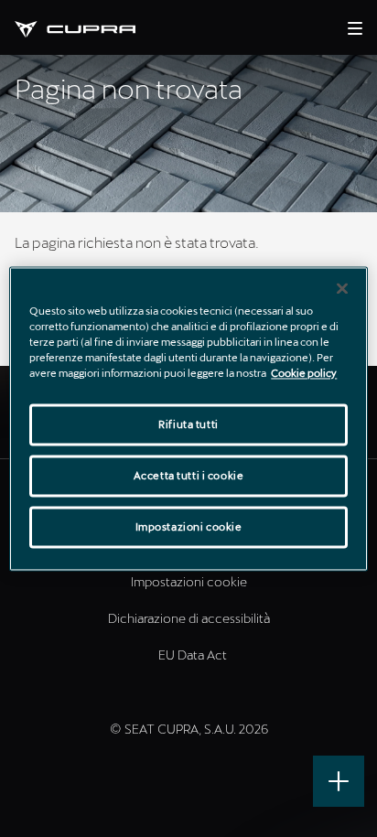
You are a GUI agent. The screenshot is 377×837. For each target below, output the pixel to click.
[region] (188, 418)
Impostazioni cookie (188, 526)
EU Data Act (192, 654)
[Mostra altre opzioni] (338, 781)
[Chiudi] (342, 288)
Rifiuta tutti (188, 424)
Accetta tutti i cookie (189, 475)
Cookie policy (304, 373)
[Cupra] (90, 27)
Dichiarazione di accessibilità (189, 618)
